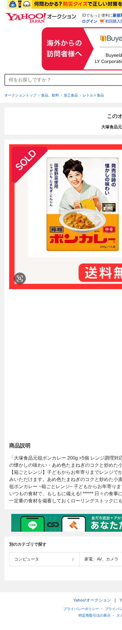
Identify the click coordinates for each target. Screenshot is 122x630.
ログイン (89, 21)
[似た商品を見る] (20, 278)
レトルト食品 (93, 95)
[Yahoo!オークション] (41, 15)
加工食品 (71, 95)
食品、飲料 (50, 95)
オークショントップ (20, 95)
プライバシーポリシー (81, 609)
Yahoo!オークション (92, 600)
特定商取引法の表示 (94, 615)
